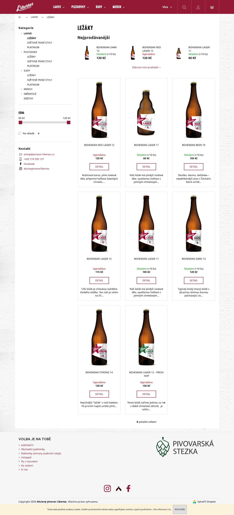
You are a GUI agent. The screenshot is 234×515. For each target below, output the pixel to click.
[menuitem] (59, 7)
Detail (99, 166)
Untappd (26, 457)
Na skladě (31, 133)
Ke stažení (27, 465)
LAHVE (28, 33)
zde (169, 509)
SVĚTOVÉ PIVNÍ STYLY (39, 42)
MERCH (28, 89)
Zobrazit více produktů (145, 67)
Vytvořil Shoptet (206, 501)
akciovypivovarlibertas (36, 168)
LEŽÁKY (31, 38)
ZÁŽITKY (28, 98)
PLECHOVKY (30, 52)
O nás (24, 469)
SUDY (27, 70)
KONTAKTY (27, 445)
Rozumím (180, 509)
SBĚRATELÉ (30, 93)
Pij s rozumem (29, 461)
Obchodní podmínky (33, 449)
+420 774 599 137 (34, 159)
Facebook (29, 163)
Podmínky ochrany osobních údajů (41, 453)
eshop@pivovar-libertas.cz (39, 154)
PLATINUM (33, 47)
